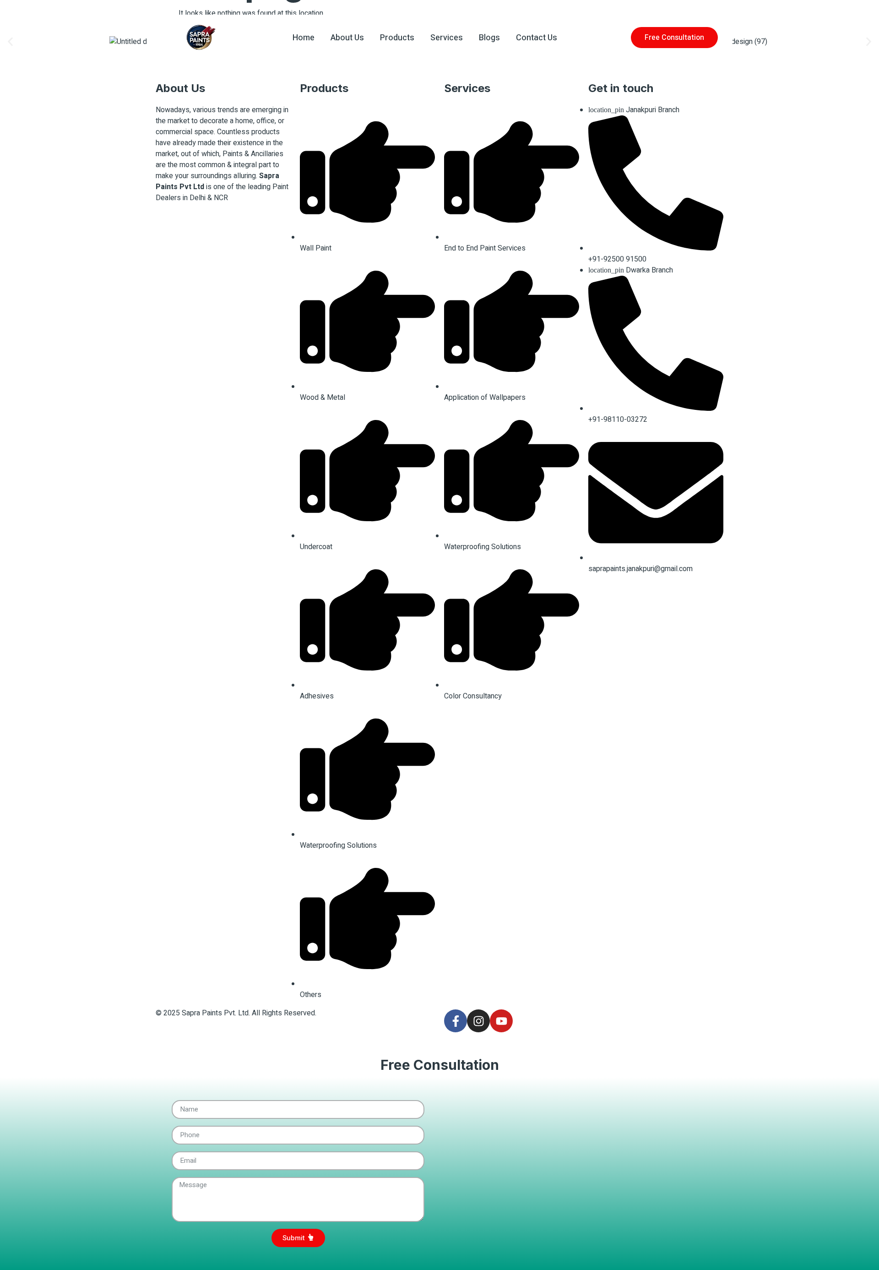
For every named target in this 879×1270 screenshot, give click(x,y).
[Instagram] (478, 1020)
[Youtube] (501, 1020)
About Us (347, 38)
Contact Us (536, 38)
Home (304, 38)
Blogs (489, 38)
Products (397, 38)
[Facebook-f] (455, 1020)
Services (446, 38)
